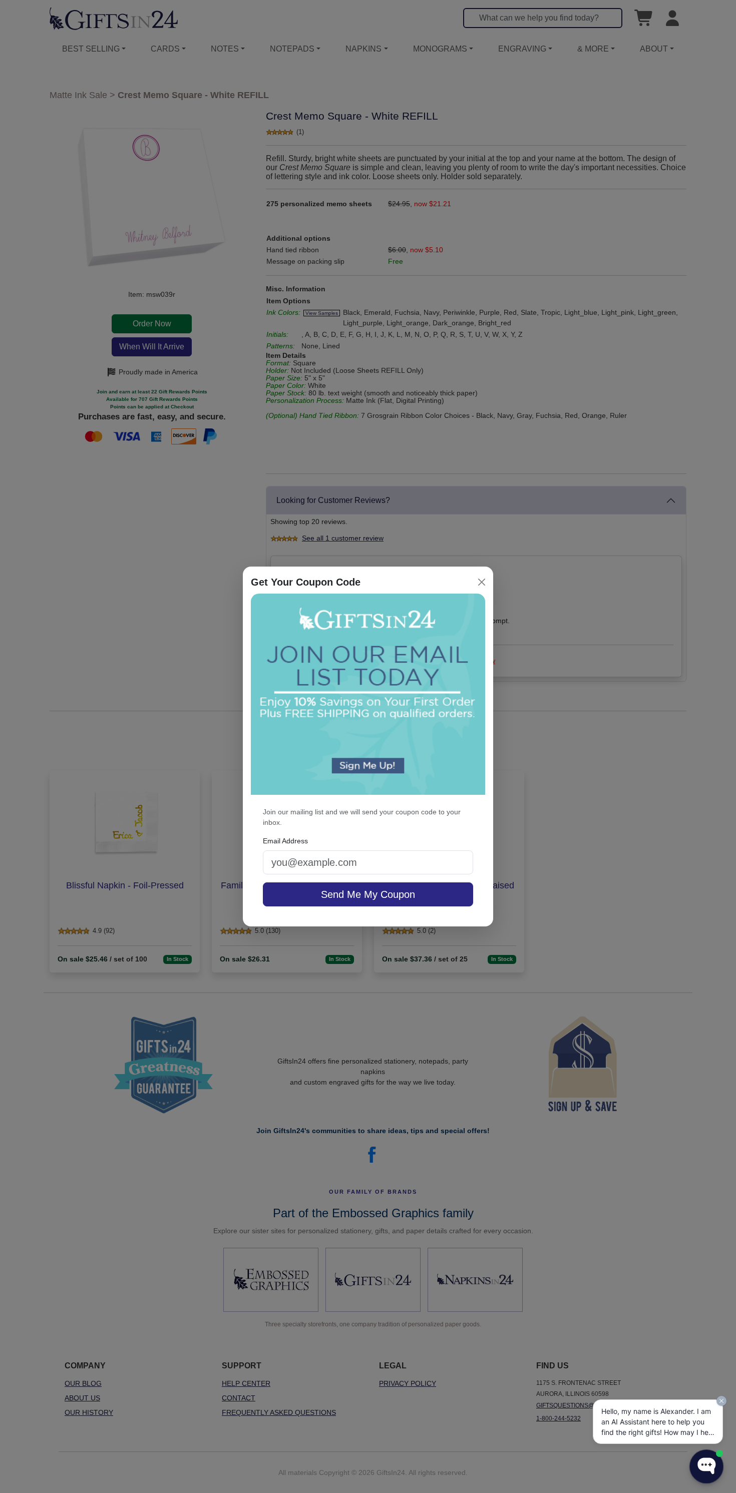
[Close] (481, 582)
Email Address (285, 841)
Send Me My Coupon (368, 894)
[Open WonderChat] (706, 1466)
